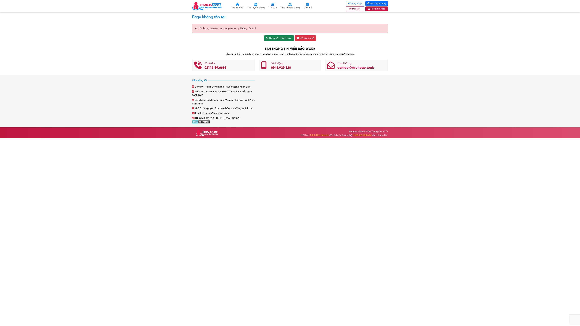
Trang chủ (237, 7)
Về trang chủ (306, 38)
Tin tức (272, 7)
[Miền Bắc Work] (207, 6)
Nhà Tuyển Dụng (290, 7)
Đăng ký (356, 9)
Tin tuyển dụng (256, 7)
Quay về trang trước (280, 38)
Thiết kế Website (362, 135)
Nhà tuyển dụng (377, 3)
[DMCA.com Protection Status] (201, 121)
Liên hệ (307, 7)
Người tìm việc (377, 9)
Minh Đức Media (319, 135)
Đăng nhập (356, 3)
